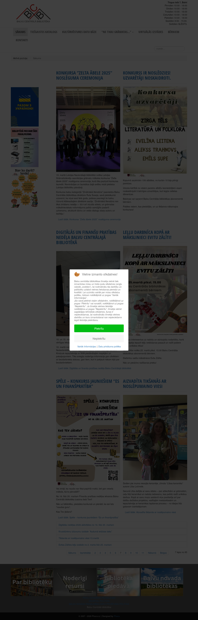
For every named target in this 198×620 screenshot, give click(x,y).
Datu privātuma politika (109, 346)
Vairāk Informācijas (86, 346)
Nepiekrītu (99, 338)
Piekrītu (99, 328)
